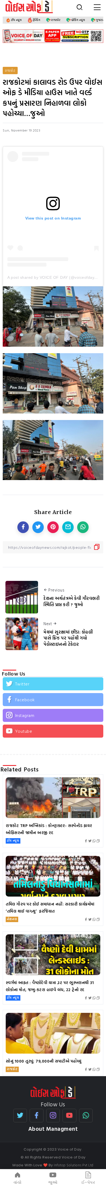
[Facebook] (53, 699)
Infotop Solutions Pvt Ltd (73, 1165)
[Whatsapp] (86, 1115)
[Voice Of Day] (53, 1092)
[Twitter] (53, 683)
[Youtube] (53, 731)
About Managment (53, 1129)
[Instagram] (53, 715)
